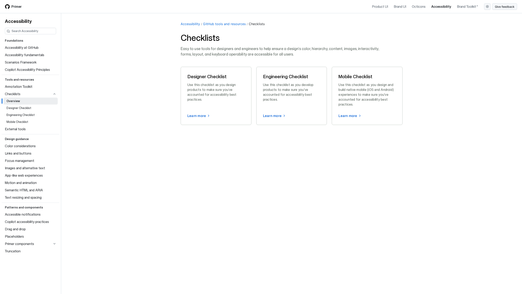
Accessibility (441, 6)
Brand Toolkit (466, 6)
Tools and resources (19, 79)
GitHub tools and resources (224, 24)
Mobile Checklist (355, 76)
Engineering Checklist (285, 76)
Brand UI (400, 6)
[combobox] (34, 31)
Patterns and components (24, 207)
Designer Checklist (207, 76)
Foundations (14, 40)
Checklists (257, 24)
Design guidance (17, 139)
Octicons (419, 6)
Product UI (380, 6)
